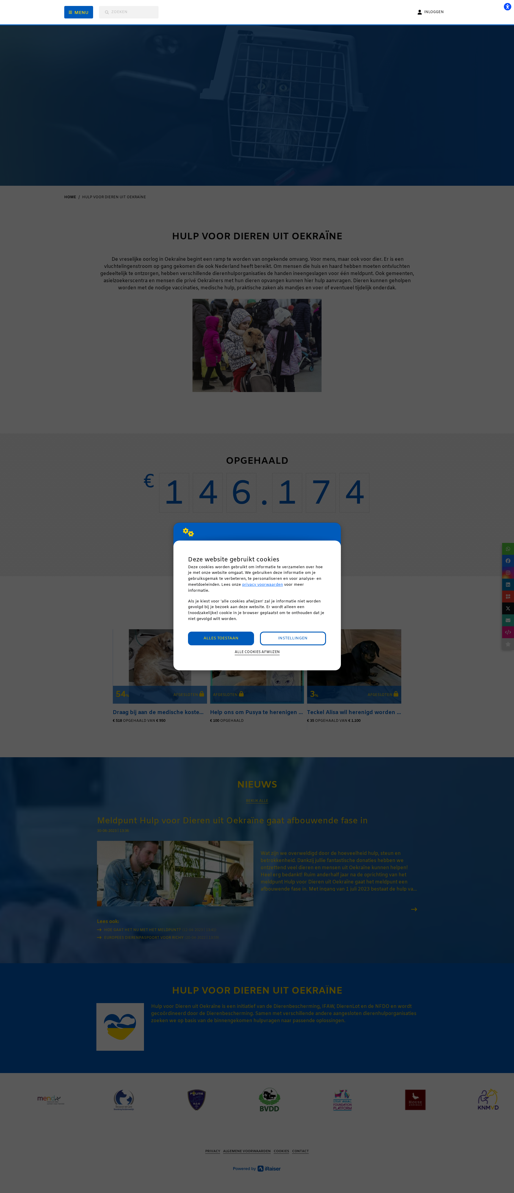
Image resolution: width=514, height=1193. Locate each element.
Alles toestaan (221, 638)
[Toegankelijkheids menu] (507, 6)
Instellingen (293, 638)
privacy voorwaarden (262, 584)
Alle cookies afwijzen (257, 652)
